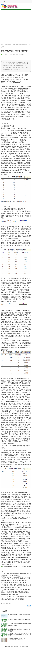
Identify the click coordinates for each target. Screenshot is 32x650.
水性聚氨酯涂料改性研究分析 (16, 639)
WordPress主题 (24, 646)
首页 (2, 44)
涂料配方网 (10, 646)
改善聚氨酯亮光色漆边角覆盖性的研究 (19, 614)
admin (5, 54)
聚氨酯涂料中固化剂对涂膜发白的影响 (19, 619)
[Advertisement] (16, 27)
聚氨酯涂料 (8, 44)
